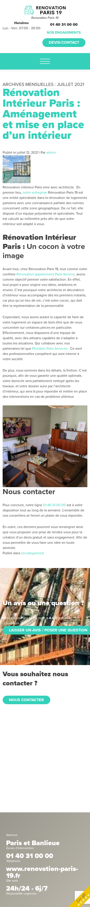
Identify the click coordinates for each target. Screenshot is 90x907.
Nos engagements (64, 32)
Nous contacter (26, 699)
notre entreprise (35, 192)
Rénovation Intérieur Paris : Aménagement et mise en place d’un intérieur (43, 114)
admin (51, 152)
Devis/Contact (64, 42)
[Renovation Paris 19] (45, 10)
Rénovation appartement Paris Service (45, 274)
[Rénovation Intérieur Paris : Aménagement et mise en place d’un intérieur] (17, 182)
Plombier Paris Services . (50, 348)
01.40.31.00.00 (54, 505)
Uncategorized (32, 553)
